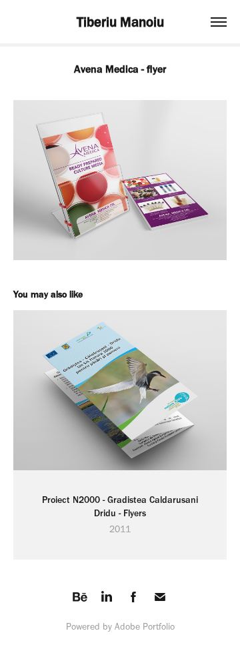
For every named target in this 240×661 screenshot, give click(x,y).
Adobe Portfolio (145, 626)
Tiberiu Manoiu (120, 21)
